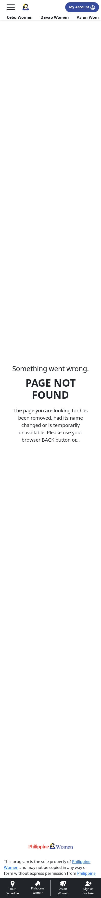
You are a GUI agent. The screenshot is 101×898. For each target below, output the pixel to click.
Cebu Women (20, 17)
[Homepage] (25, 7)
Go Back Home (50, 463)
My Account (79, 7)
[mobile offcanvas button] (10, 7)
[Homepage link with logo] (50, 846)
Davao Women (54, 17)
